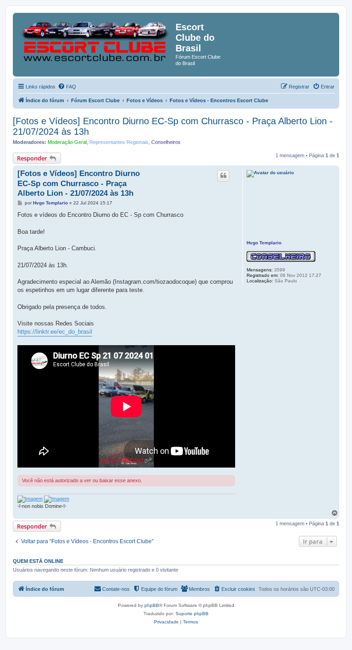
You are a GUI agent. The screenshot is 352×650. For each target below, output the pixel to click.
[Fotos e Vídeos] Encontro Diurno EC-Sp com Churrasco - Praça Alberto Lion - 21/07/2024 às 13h (173, 126)
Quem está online (38, 561)
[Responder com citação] (223, 175)
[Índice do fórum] (95, 38)
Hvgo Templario (264, 242)
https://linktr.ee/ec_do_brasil (54, 331)
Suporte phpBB (192, 613)
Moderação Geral (67, 142)
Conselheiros (166, 142)
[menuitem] (67, 86)
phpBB (151, 605)
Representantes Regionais (118, 142)
